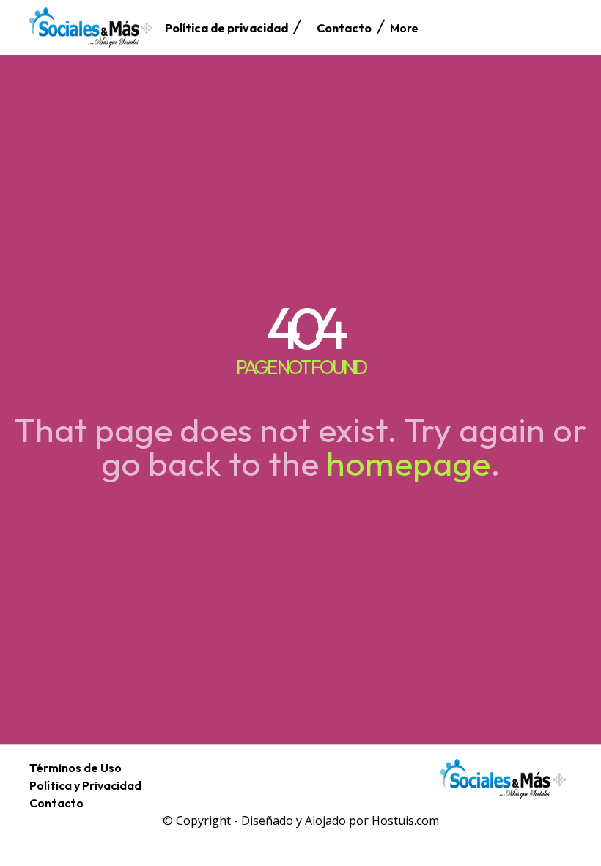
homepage (408, 463)
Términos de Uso (75, 767)
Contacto (56, 803)
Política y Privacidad (85, 785)
